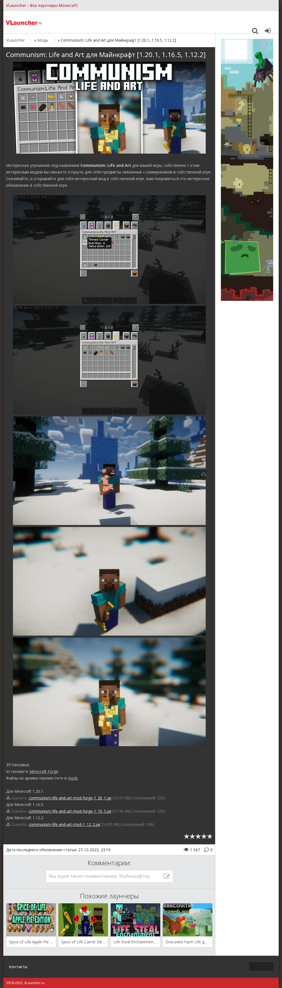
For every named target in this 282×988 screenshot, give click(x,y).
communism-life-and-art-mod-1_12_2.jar (65, 824)
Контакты (18, 966)
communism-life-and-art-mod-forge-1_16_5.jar (70, 811)
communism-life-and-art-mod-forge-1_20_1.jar (70, 797)
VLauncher (24, 22)
